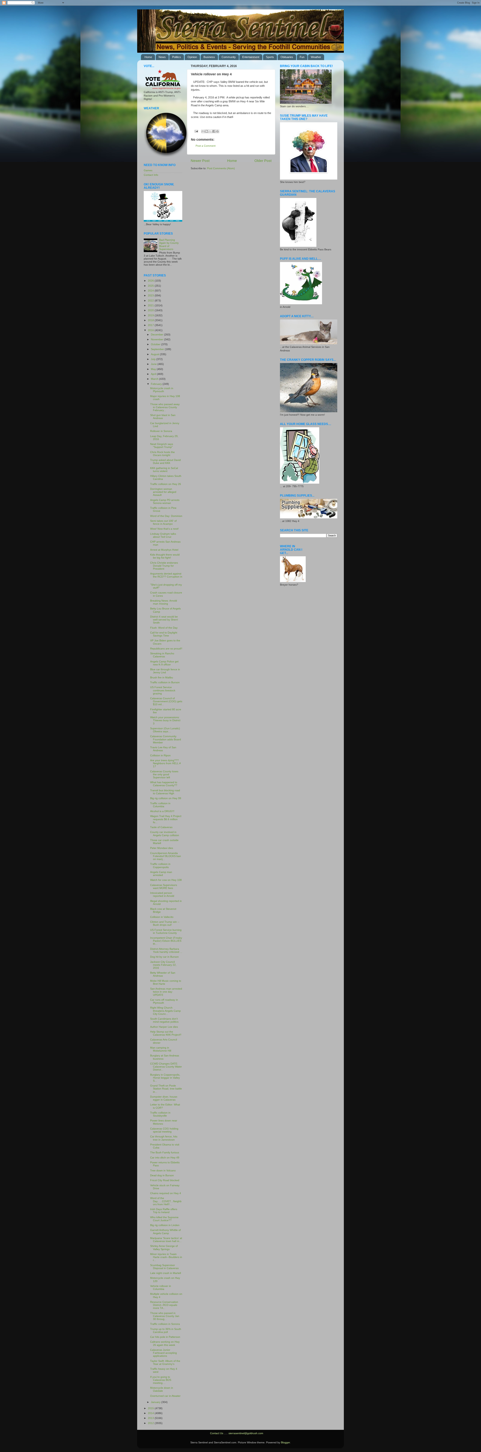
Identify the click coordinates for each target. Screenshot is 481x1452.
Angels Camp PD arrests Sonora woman (164, 501)
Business (209, 57)
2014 (151, 1413)
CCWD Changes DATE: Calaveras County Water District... (166, 1066)
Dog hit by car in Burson (164, 956)
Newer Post (200, 161)
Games (148, 170)
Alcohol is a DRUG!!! (162, 811)
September (158, 349)
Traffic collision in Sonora (165, 1324)
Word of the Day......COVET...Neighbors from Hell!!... (166, 1201)
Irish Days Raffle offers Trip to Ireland (163, 1211)
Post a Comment (206, 145)
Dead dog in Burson (162, 1175)
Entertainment (250, 57)
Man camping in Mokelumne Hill (160, 1049)
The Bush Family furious (164, 1152)
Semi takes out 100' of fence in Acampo (163, 522)
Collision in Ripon (160, 755)
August (155, 354)
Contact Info (151, 175)
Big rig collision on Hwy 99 (165, 798)
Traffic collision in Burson (165, 682)
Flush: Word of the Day (164, 627)
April (154, 374)
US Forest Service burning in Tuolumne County (166, 931)
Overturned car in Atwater (165, 1396)
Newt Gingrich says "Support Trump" (161, 446)
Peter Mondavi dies (161, 848)
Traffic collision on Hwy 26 (165, 484)
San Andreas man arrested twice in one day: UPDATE (166, 991)
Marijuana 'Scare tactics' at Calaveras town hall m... (166, 1240)
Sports (270, 57)
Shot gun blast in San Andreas (162, 417)
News (162, 57)
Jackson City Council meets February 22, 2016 (163, 964)
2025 (151, 285)
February (157, 384)
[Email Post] (196, 131)
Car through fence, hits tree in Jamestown (163, 1138)
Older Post (263, 161)
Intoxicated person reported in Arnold (162, 894)
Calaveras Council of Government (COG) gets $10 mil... (166, 701)
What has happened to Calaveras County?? (163, 784)
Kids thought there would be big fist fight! (165, 556)
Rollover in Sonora (161, 431)
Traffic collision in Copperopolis (160, 865)
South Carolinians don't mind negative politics (164, 1020)
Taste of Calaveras (161, 827)
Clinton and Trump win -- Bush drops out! (164, 923)
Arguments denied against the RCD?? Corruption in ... (166, 576)
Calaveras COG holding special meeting (164, 1130)
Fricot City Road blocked (164, 1180)
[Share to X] (210, 131)
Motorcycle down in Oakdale (161, 1389)
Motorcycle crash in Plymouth (161, 390)
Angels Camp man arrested (161, 874)
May (154, 369)
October (156, 344)
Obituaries (287, 57)
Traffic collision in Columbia (160, 805)
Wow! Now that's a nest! (164, 528)
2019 (151, 315)
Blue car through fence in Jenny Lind (165, 671)
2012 (151, 1423)
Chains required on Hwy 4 (165, 1193)
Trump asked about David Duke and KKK (165, 461)
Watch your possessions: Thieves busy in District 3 (165, 720)
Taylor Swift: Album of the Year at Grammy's (165, 1362)
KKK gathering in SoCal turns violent (164, 470)
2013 (151, 1418)
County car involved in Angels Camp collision (164, 834)
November (157, 339)
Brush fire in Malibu (161, 677)
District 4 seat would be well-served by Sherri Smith (164, 619)
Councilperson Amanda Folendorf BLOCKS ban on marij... (165, 856)
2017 (151, 325)
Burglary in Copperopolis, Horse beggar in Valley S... (165, 1077)
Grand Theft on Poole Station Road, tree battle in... (166, 1088)
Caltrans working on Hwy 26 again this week (165, 1343)
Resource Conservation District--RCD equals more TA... (164, 1305)
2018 (151, 320)
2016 (151, 330)
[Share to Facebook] (214, 131)
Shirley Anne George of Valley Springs (164, 1247)
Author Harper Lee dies (164, 1026)
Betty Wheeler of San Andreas (162, 974)
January (156, 1402)
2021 (151, 305)
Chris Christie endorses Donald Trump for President (164, 565)
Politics (176, 57)
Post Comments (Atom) (221, 168)
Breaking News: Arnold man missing (163, 602)
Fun (302, 57)
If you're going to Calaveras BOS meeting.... (160, 1380)
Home (148, 57)
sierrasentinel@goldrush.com (245, 1433)
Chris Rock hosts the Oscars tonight (162, 454)
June (154, 364)
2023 (151, 295)
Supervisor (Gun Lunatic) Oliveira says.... (165, 730)
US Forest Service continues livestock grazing (162, 690)
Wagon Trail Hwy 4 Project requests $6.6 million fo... (165, 819)
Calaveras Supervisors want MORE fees (163, 886)
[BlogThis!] (207, 131)
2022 (151, 300)
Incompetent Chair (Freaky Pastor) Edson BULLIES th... (166, 940)
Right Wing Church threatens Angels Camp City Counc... (165, 1010)
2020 (151, 310)
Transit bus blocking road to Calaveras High (165, 792)
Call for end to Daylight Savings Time (163, 634)
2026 (151, 280)
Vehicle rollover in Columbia (160, 1287)
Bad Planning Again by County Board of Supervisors (169, 245)
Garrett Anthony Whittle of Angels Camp (165, 1232)
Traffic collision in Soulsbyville (160, 1114)
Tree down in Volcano (163, 1170)
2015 (151, 1408)
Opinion (192, 57)
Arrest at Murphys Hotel (164, 549)
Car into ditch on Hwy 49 (164, 1157)
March (155, 379)
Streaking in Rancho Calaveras (162, 655)
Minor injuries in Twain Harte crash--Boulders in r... (166, 1257)
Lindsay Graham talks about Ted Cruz (163, 535)
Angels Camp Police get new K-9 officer (164, 663)
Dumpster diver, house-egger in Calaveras (164, 1098)
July (153, 359)
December (157, 334)
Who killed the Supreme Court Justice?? (164, 1219)
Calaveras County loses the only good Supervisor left (164, 774)
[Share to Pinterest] (217, 131)
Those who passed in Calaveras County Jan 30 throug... (164, 1316)
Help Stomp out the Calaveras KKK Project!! (165, 1033)
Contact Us (216, 1433)
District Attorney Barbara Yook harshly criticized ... (166, 950)
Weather (316, 57)
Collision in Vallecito (161, 917)
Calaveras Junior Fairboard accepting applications (163, 1353)
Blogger (285, 1442)
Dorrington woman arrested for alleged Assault (163, 492)
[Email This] (203, 131)
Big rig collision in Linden (164, 1225)
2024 (151, 290)
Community (229, 57)
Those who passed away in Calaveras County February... (165, 407)
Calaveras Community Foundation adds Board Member (165, 739)
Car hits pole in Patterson (165, 1337)
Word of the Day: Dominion (166, 516)
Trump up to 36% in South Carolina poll (165, 1330)
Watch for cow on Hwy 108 (166, 880)
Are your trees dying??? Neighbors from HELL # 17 (165, 763)
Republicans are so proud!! (166, 648)
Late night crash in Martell (165, 1273)
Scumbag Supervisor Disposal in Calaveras (164, 1267)
